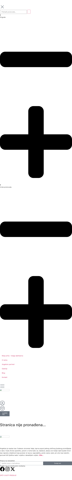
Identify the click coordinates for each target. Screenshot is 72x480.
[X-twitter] (12, 469)
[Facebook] (2, 469)
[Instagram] (7, 469)
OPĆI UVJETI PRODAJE (8, 475)
